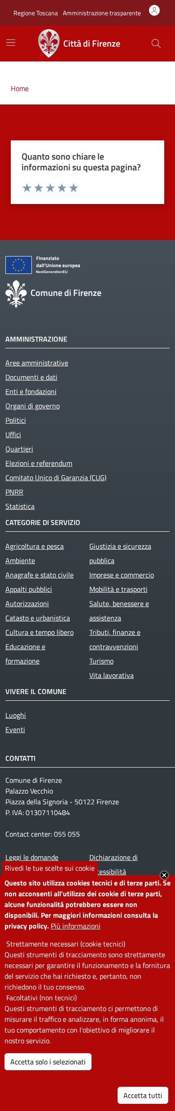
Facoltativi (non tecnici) (41, 997)
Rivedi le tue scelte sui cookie (50, 868)
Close (164, 875)
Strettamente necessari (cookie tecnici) (65, 943)
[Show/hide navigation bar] (10, 42)
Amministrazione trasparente (102, 12)
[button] (156, 43)
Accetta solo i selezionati (48, 1061)
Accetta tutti (142, 1095)
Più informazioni (76, 925)
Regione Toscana (35, 12)
